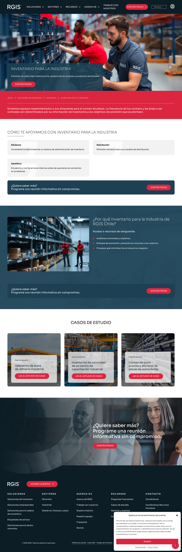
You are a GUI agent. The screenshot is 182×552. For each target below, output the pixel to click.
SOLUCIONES (34, 7)
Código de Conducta (104, 543)
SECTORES (53, 7)
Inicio (10, 98)
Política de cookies (79, 543)
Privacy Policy (153, 547)
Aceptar (147, 541)
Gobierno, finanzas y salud (55, 510)
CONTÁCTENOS (23, 84)
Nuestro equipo (85, 516)
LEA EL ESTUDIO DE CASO (32, 376)
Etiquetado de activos (18, 519)
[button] (177, 515)
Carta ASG (91, 543)
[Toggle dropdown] (43, 7)
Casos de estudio (120, 505)
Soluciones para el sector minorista (20, 527)
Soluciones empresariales (20, 505)
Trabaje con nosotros (110, 7)
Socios (80, 528)
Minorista (47, 499)
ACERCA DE (90, 7)
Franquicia (82, 522)
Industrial (51, 98)
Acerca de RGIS (84, 499)
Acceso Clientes (40, 484)
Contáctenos (152, 499)
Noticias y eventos (120, 510)
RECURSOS (71, 7)
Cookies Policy (140, 547)
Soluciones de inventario (29, 98)
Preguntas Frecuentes (122, 499)
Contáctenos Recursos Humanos (157, 506)
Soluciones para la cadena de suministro (20, 512)
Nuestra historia (85, 510)
